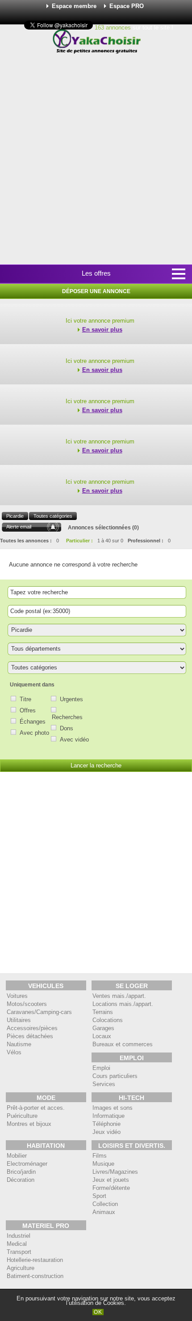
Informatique (108, 1115)
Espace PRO (126, 6)
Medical (17, 1243)
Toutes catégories (52, 516)
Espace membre (74, 6)
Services (103, 1084)
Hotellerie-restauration (35, 1260)
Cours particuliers (115, 1076)
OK (98, 1312)
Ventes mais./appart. (119, 996)
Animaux (103, 1212)
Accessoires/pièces (32, 1028)
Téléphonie (106, 1124)
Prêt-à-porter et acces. (36, 1107)
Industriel (18, 1235)
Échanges (33, 721)
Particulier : (79, 540)
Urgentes (71, 699)
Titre (25, 699)
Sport (99, 1196)
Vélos (14, 1052)
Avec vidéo (74, 739)
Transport (19, 1252)
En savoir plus (102, 329)
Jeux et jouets (110, 1179)
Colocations (107, 1020)
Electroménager (27, 1163)
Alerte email (18, 526)
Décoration (20, 1179)
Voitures (17, 996)
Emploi (101, 1068)
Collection (105, 1204)
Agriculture (20, 1268)
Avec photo (34, 732)
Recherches (67, 717)
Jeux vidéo (106, 1132)
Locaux (101, 1036)
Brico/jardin (21, 1171)
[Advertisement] (96, 160)
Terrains (102, 1012)
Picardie (15, 516)
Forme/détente (111, 1188)
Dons (66, 728)
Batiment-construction (35, 1276)
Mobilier (17, 1155)
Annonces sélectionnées (99, 527)
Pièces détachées (30, 1036)
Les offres (96, 273)
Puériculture (22, 1115)
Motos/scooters (27, 1004)
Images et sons (112, 1107)
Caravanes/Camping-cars (39, 1012)
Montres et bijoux (29, 1124)
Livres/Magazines (115, 1171)
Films (99, 1155)
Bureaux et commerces (122, 1044)
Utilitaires (19, 1020)
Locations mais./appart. (122, 1004)
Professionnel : (145, 540)
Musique (103, 1163)
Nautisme (19, 1044)
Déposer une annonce (96, 291)
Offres (28, 710)
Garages (103, 1028)
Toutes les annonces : (26, 540)
